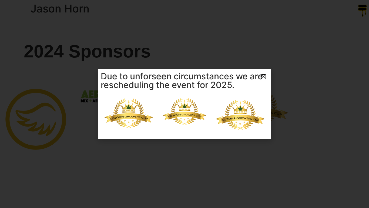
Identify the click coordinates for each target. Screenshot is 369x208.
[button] (263, 77)
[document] (184, 104)
